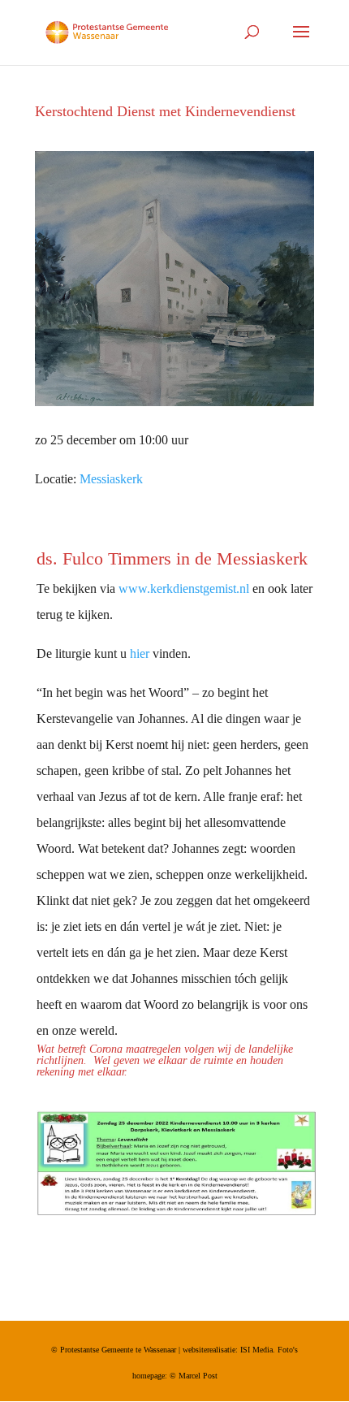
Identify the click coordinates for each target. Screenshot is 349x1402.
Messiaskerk (111, 479)
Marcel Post (198, 1375)
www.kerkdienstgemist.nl (183, 588)
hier (139, 653)
